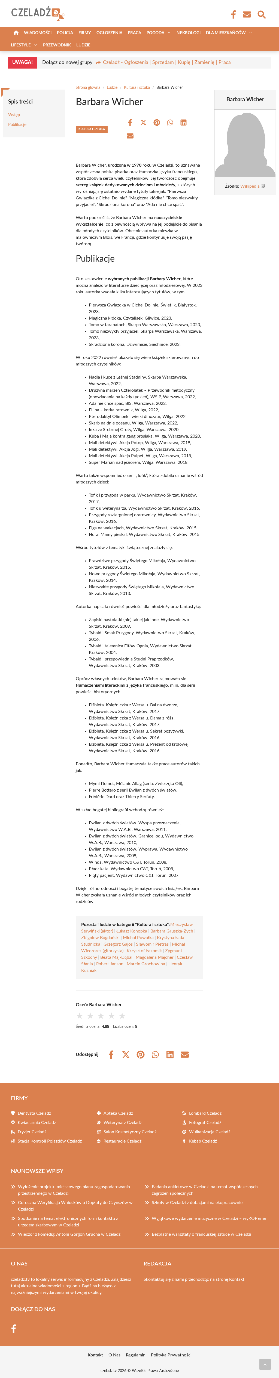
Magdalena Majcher (155, 957)
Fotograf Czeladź (205, 1122)
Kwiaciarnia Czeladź (37, 1122)
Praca (134, 33)
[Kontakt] (246, 14)
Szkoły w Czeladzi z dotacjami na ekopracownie (197, 1202)
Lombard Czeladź (205, 1113)
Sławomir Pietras (152, 944)
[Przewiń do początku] (265, 1364)
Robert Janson (109, 964)
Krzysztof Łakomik (144, 951)
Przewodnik (57, 45)
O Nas (114, 1355)
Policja (65, 33)
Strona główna (88, 88)
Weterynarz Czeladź (123, 1122)
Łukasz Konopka (131, 931)
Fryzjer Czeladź (32, 1132)
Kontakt (236, 1279)
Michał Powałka (138, 938)
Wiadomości (37, 33)
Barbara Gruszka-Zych (171, 931)
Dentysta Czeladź (34, 1113)
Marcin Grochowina (146, 964)
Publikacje (17, 125)
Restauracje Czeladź (122, 1141)
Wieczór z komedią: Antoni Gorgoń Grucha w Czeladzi (70, 1234)
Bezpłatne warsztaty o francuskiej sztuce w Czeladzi (201, 1234)
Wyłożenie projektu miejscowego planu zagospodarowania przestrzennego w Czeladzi (74, 1190)
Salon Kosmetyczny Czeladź (130, 1132)
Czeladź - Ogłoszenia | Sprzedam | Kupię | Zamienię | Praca (167, 62)
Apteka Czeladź (118, 1113)
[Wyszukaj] (261, 14)
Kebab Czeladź (203, 1141)
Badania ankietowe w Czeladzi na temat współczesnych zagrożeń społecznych (205, 1190)
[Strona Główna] (16, 33)
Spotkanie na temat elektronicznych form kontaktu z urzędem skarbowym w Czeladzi (68, 1221)
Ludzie (83, 45)
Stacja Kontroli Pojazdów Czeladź (50, 1141)
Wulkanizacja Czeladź (209, 1132)
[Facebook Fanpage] (232, 14)
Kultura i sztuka (137, 88)
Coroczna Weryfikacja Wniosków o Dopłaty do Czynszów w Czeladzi (75, 1205)
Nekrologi (189, 33)
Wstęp (14, 115)
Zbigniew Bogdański (100, 938)
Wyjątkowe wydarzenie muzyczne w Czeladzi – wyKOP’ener (209, 1218)
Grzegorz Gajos (118, 944)
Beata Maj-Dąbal (116, 957)
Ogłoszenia (109, 33)
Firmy (84, 33)
